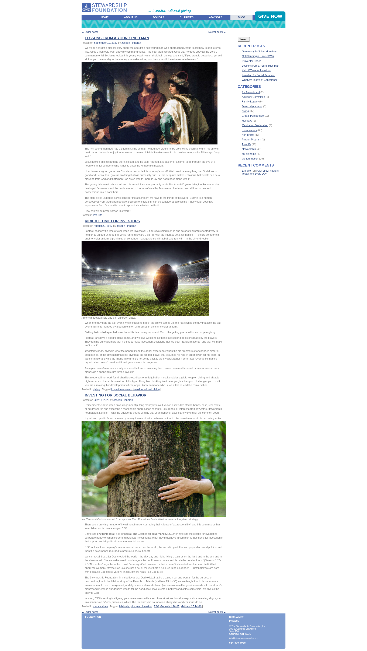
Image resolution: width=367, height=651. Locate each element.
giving (96, 389)
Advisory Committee (253, 96)
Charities (186, 17)
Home (105, 17)
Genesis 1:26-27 (169, 606)
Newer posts (217, 32)
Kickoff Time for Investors (112, 221)
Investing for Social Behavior (115, 395)
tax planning (249, 154)
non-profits (248, 134)
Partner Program (251, 139)
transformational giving (146, 389)
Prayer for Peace (251, 61)
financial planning (252, 106)
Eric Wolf (247, 170)
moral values (100, 606)
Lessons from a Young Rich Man (117, 38)
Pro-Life (97, 215)
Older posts (90, 32)
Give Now (270, 16)
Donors (158, 17)
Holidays (247, 120)
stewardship (249, 149)
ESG (156, 606)
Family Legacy (250, 101)
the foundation (250, 158)
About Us (130, 17)
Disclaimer (236, 617)
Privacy (234, 621)
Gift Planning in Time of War (258, 56)
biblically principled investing (135, 606)
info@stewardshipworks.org (243, 638)
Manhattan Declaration (255, 125)
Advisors (215, 17)
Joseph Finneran (131, 42)
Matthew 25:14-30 (191, 606)
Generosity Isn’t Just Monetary (259, 51)
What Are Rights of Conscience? (260, 79)
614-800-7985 (237, 642)
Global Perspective (253, 115)
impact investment (121, 389)
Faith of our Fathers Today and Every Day (260, 172)
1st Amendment (251, 92)
